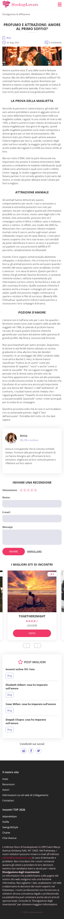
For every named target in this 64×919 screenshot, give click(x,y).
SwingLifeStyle (10, 827)
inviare (13, 551)
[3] (28, 490)
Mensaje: (7, 527)
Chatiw (6, 832)
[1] (21, 490)
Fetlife (5, 822)
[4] (31, 490)
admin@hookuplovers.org (17, 857)
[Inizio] (20, 4)
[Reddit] (23, 751)
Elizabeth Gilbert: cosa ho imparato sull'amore (27, 686)
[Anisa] (11, 438)
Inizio (5, 779)
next (37, 645)
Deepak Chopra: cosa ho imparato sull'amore (26, 721)
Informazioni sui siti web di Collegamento (25, 795)
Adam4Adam (9, 816)
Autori (5, 789)
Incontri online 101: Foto (20, 669)
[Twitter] (38, 751)
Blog (8, 37)
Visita (32, 633)
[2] (24, 490)
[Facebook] (31, 751)
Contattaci (8, 800)
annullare (34, 551)
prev (26, 645)
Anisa (23, 435)
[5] (35, 490)
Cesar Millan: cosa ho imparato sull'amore (31, 704)
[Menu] (60, 4)
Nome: (6, 497)
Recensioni (8, 784)
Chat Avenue (9, 838)
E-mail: (6, 512)
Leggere (32, 625)
